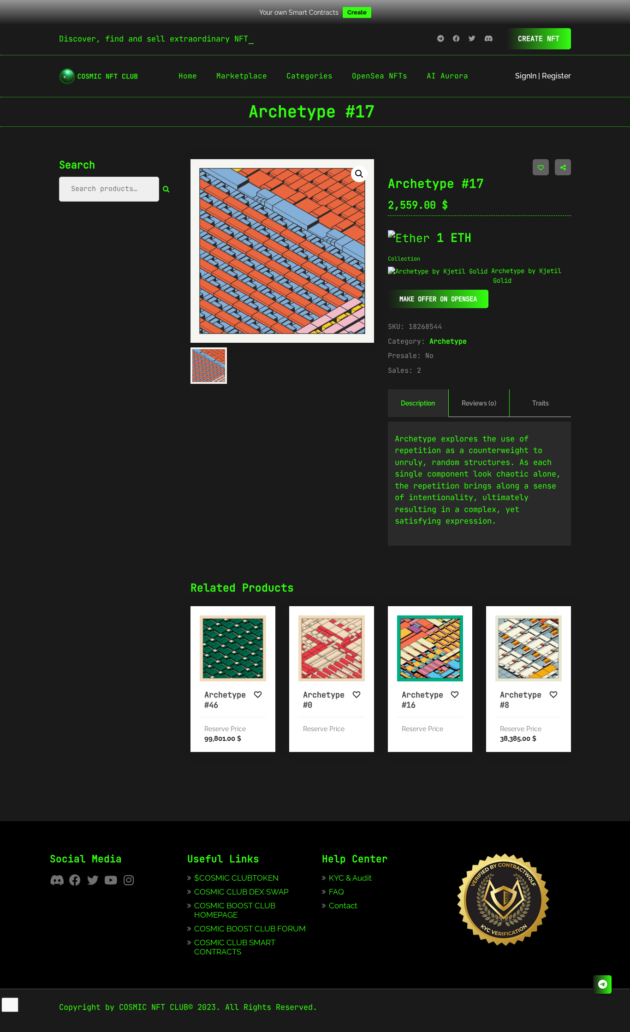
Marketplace (241, 76)
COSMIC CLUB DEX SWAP (241, 891)
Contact (343, 905)
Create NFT (538, 38)
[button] (359, 174)
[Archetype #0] (331, 648)
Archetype (448, 341)
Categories (309, 76)
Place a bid (253, 687)
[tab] (418, 403)
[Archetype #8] (528, 648)
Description (418, 403)
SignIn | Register (543, 76)
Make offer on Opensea (438, 299)
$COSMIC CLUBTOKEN (236, 878)
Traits (540, 403)
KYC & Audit (350, 878)
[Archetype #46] (233, 648)
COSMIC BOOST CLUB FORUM (250, 928)
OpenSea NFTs (379, 76)
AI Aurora (447, 76)
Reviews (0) (479, 403)
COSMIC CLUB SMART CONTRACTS (234, 947)
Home (187, 76)
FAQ (336, 891)
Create (357, 12)
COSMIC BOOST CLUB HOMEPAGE (234, 910)
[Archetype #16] (430, 648)
